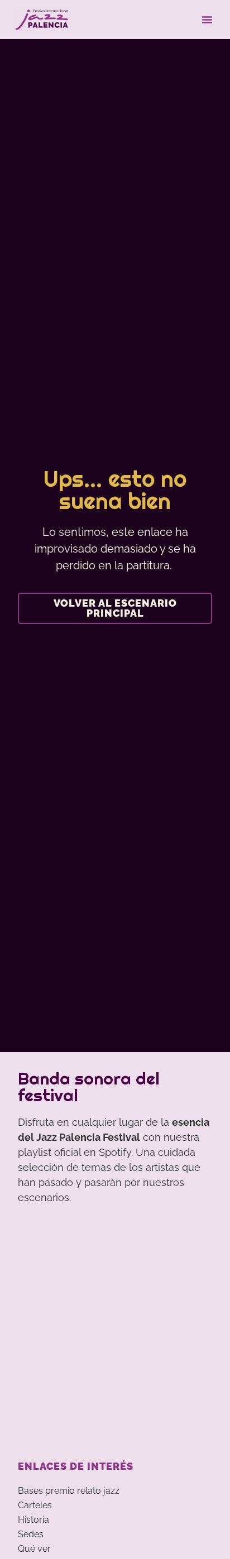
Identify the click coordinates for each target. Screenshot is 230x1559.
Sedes (31, 1534)
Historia (33, 1519)
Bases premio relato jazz (68, 1490)
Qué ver (34, 1548)
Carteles (35, 1505)
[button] (207, 19)
